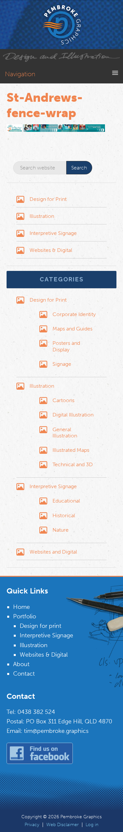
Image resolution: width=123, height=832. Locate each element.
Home (21, 607)
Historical (63, 515)
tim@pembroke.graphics (56, 731)
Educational (66, 501)
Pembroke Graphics (61, 24)
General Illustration (64, 432)
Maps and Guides (72, 329)
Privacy (32, 825)
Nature (60, 530)
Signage (61, 364)
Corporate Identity (74, 314)
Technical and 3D (72, 464)
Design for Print (48, 199)
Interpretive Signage (53, 233)
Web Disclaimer (62, 825)
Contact (24, 673)
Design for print (40, 625)
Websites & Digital (51, 250)
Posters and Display (66, 346)
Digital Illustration (72, 415)
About (21, 664)
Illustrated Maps (70, 450)
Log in (92, 825)
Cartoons (63, 400)
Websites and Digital (53, 552)
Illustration (42, 216)
